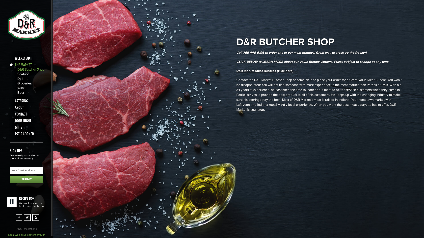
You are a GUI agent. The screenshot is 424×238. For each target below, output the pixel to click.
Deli (20, 78)
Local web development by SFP (26, 235)
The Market (23, 64)
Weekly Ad (22, 58)
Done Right (23, 120)
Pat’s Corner (24, 134)
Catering (21, 100)
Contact (21, 114)
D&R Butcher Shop (30, 69)
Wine (21, 88)
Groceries (24, 83)
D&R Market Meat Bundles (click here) (264, 71)
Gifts (18, 127)
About (19, 107)
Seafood (23, 74)
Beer (20, 92)
